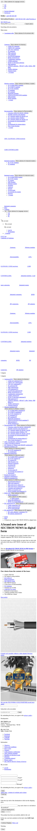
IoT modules (11, 92)
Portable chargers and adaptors (16, 114)
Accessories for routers (14, 192)
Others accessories (14, 490)
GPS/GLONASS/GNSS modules (17, 95)
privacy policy (28, 715)
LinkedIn (7, 737)
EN (5, 6)
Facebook (7, 734)
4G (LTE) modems (13, 162)
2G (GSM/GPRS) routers (15, 177)
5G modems (11, 164)
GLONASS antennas (14, 56)
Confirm (8, 811)
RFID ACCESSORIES (15, 501)
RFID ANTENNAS (13, 58)
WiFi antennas (12, 53)
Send (19, 712)
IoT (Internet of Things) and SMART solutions (18, 445)
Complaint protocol (9, 758)
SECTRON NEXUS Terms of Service (15, 761)
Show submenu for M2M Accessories (14, 480)
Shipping (6, 756)
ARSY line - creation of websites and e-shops (13, 792)
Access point (11, 190)
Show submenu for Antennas (18, 44)
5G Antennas (8, 586)
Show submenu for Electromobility (23, 111)
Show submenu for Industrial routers (24, 175)
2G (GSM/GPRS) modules (15, 85)
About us (7, 745)
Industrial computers (10, 206)
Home (6, 517)
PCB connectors (13, 508)
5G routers (11, 180)
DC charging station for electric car (18, 119)
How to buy (7, 748)
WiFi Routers (11, 182)
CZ (5, 5)
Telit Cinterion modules (11, 753)
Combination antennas (14, 59)
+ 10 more (11, 72)
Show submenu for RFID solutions (17, 496)
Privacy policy (8, 760)
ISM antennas (12, 64)
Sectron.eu (7, 13)
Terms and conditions (10, 747)
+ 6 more (10, 195)
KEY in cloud (10, 589)
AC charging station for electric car (18, 116)
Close (2, 811)
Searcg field (4, 24)
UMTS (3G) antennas (14, 48)
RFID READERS (14, 500)
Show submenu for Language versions (14, 1)
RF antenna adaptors (15, 513)
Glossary (6, 750)
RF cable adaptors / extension (17, 512)
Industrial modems (9, 161)
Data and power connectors (16, 486)
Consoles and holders (15, 488)
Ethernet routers (12, 183)
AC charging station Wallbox (16, 118)
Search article (29, 24)
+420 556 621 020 (20, 19)
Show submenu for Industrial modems (25, 161)
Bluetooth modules (13, 93)
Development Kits (14, 481)
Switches (10, 185)
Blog (5, 208)
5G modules (11, 90)
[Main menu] (1, 219)
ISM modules (12, 97)
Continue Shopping (6, 823)
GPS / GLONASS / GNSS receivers (14, 138)
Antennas (7, 44)
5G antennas (11, 51)
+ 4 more (10, 100)
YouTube (7, 739)
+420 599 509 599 (11, 16)
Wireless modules (9, 83)
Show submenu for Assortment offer (24, 33)
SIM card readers (13, 483)
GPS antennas (12, 54)
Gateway (10, 187)
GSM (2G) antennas (13, 46)
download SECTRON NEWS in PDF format (19, 548)
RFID (7, 493)
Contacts (6, 209)
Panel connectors (14, 507)
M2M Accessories (11, 478)
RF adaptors (9, 510)
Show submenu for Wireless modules (25, 83)
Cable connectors (14, 505)
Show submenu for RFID (17, 493)
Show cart (15, 823)
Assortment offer (9, 33)
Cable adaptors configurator (12, 752)
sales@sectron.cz (31, 19)
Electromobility (8, 111)
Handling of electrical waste (12, 755)
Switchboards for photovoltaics (17, 124)
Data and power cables (15, 485)
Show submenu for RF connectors (25, 503)
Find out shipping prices (8, 809)
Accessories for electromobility (16, 121)
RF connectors (9, 503)
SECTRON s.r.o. (6, 22)
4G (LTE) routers (13, 179)
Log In (10, 230)
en (2, 1)
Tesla (9, 122)
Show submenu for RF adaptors (23, 510)
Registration (11, 232)
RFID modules (12, 98)
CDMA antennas (13, 61)
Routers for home (10, 475)
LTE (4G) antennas (13, 49)
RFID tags (15, 498)
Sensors (10, 188)
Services (10, 193)
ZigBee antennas (12, 69)
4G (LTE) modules (13, 88)
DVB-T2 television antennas (16, 62)
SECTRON (9, 581)
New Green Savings (13, 126)
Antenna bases (12, 71)
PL (5, 8)
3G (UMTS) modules (14, 87)
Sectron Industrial (9, 11)
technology (9, 579)
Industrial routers (9, 175)
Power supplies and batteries (17, 491)
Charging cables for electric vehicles (18, 113)
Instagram (7, 736)
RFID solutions (13, 495)
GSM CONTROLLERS (11, 149)
